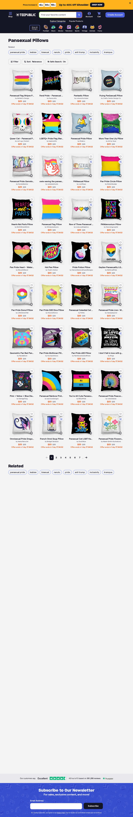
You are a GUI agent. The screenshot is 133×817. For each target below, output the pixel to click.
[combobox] (57, 15)
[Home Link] (26, 14)
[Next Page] (86, 457)
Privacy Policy (61, 812)
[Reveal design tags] (31, 90)
